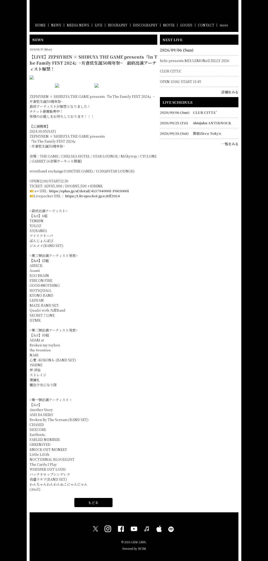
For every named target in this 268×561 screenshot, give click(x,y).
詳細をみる (229, 91)
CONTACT (206, 25)
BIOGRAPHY (117, 25)
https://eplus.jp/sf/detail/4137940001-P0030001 (89, 190)
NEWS (56, 25)
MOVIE (169, 25)
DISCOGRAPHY (145, 25)
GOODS (186, 25)
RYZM (142, 549)
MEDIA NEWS (78, 25)
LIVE (98, 25)
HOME (40, 25)
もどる (93, 502)
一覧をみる (229, 143)
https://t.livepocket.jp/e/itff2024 (92, 195)
